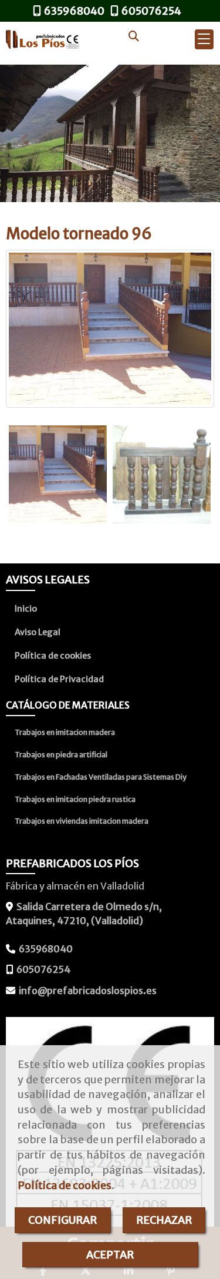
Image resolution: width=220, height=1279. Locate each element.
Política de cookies (64, 1185)
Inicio (26, 608)
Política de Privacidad (59, 679)
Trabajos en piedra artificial (61, 754)
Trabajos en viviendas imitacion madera (81, 821)
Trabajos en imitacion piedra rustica (75, 799)
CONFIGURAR (62, 1220)
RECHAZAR (164, 1220)
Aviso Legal (37, 632)
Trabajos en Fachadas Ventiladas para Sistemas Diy (101, 777)
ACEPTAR (110, 1254)
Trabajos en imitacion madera (65, 732)
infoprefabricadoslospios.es (88, 990)
